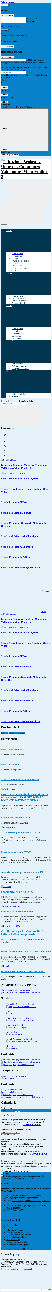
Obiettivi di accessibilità (16, 1237)
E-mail (29, 60)
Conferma (14, 155)
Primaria (12, 733)
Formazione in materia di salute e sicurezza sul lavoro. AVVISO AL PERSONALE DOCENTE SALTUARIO (24, 797)
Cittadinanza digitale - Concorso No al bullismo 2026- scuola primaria (22, 933)
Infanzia (4, 733)
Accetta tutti (10, 1132)
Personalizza (7, 1129)
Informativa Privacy (14, 1230)
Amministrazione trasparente (18, 1244)
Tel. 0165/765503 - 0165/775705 (24, 1198)
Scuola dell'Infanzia (12, 749)
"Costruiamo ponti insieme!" (20, 832)
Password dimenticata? (10, 26)
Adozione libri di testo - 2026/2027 (23, 971)
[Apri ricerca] (30, 192)
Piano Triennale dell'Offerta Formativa (26, 951)
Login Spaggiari (21, 70)
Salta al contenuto (8, 2)
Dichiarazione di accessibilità (18, 1235)
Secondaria (20, 733)
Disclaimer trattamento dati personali (16, 1269)
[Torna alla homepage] (26, 169)
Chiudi (4, 87)
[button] (25, 591)
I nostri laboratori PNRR (18, 911)
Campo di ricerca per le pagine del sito (17, 401)
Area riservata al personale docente (23, 872)
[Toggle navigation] (22, 213)
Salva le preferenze (21, 1171)
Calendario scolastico (16, 817)
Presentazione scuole (16, 852)
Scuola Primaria (10, 764)
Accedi (4, 5)
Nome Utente (32, 18)
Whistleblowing (13, 1239)
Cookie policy (12, 1225)
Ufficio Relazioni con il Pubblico (20, 1232)
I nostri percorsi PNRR (17, 891)
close (4, 226)
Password (30, 21)
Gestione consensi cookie (17, 1242)
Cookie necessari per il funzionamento (17, 1161)
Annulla (5, 155)
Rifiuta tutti (23, 1129)
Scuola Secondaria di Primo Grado (20, 779)
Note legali (11, 1227)
